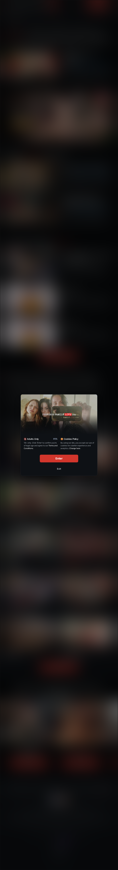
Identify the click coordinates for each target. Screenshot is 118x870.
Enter (59, 458)
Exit (59, 468)
